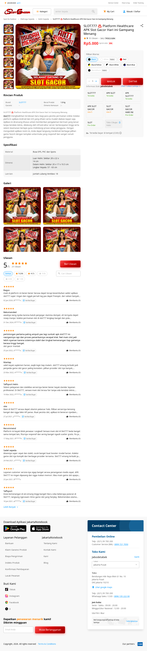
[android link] (14, 528)
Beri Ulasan (70, 263)
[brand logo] (17, 11)
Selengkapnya (132, 621)
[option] (8, 29)
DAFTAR (133, 81)
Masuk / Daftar (133, 11)
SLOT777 (22, 102)
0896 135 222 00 (122, 596)
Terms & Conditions (47, 644)
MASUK (111, 81)
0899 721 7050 (121, 544)
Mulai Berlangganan (50, 629)
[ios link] (40, 528)
